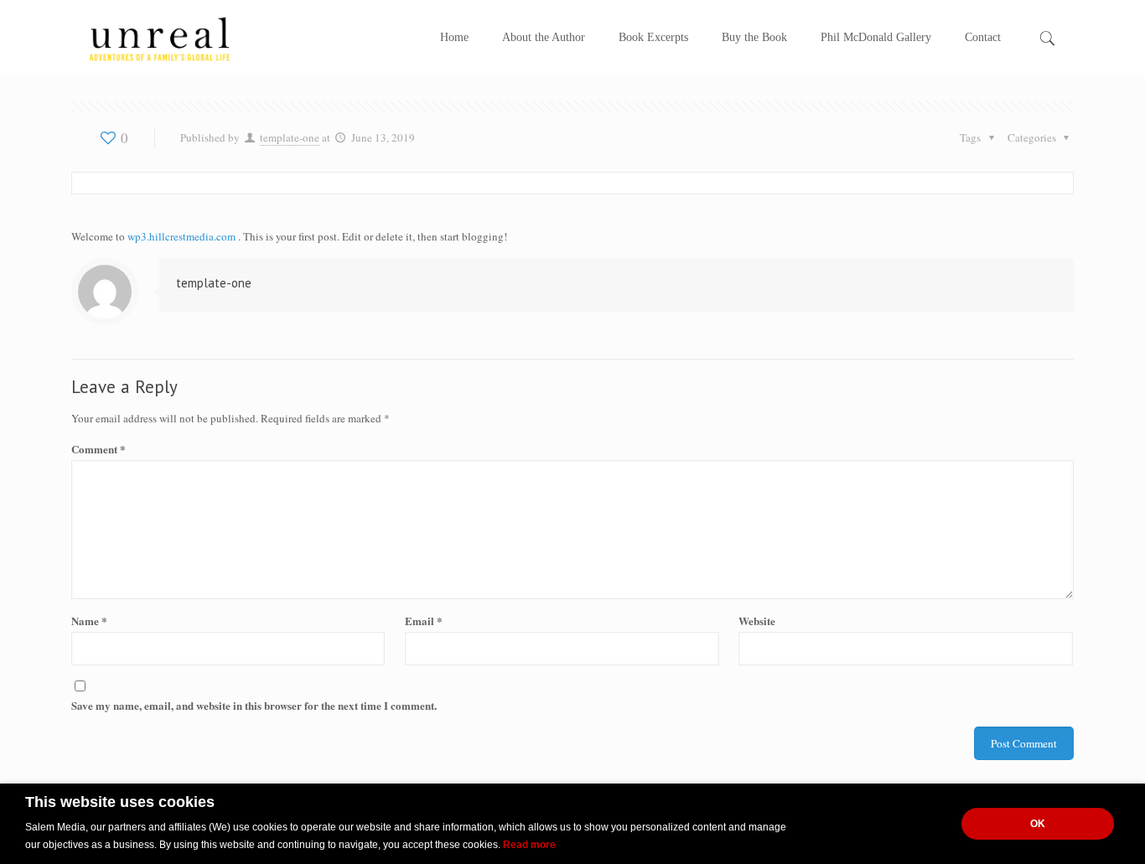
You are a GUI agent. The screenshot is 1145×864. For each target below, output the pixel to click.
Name (89, 621)
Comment (98, 449)
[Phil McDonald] (159, 37)
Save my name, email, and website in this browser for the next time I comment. (254, 705)
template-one (289, 137)
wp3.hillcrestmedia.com (182, 236)
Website (756, 621)
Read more (529, 845)
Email (424, 621)
